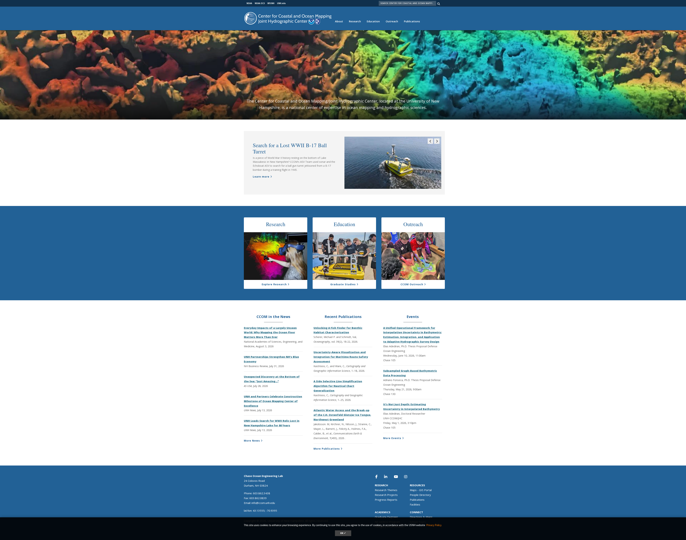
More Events (392, 438)
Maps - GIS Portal (421, 490)
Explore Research (274, 284)
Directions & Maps (421, 517)
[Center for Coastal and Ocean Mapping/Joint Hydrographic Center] (288, 18)
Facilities (415, 504)
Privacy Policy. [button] (434, 525)
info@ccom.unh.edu (263, 503)
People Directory (420, 495)
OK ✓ (343, 533)
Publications (412, 21)
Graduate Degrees (386, 517)
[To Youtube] (398, 476)
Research (355, 21)
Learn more (261, 176)
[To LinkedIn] (388, 476)
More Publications (327, 448)
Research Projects (386, 495)
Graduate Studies (343, 284)
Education (373, 21)
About (339, 21)
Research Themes (386, 490)
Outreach (392, 21)
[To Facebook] (379, 476)
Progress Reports (386, 499)
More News (252, 440)
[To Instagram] (408, 476)
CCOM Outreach (412, 284)
